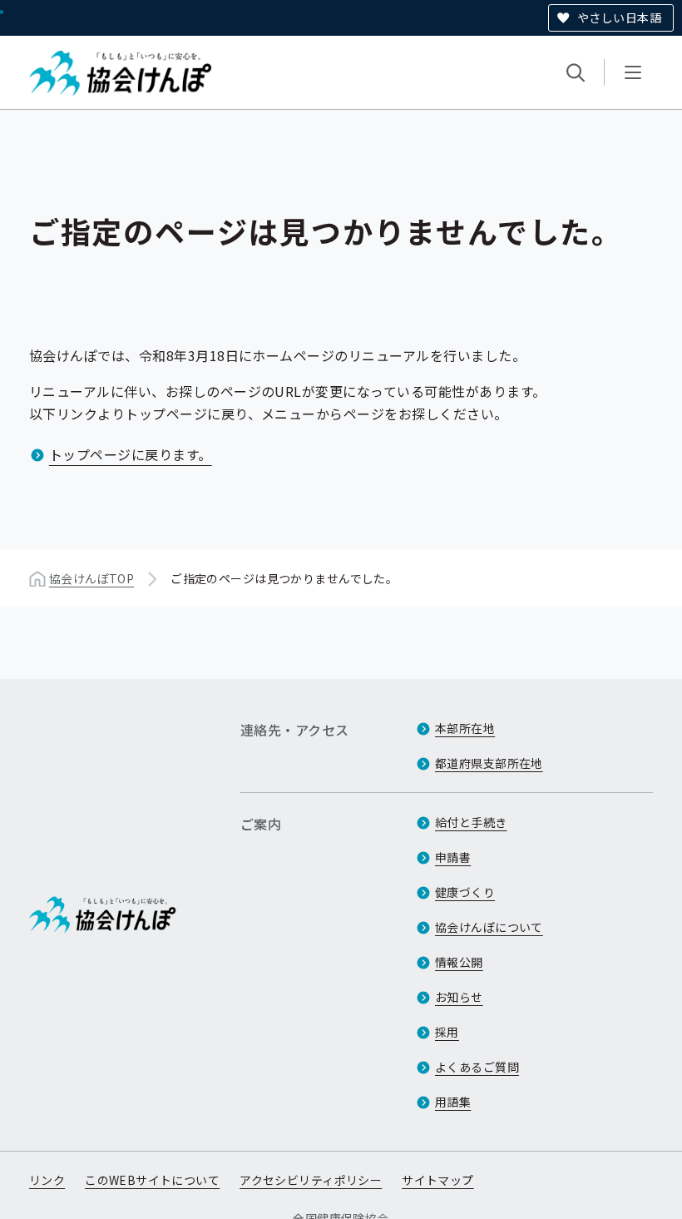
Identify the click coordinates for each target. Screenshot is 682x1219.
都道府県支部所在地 (489, 763)
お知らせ (459, 997)
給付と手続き (471, 822)
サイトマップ (438, 1180)
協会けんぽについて (489, 927)
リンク (47, 1180)
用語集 (453, 1101)
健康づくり (465, 892)
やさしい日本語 (619, 17)
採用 (447, 1031)
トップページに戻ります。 (130, 454)
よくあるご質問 (477, 1066)
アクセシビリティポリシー (311, 1180)
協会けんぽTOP (91, 578)
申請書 (453, 857)
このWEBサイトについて (152, 1180)
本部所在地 (465, 728)
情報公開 (459, 962)
